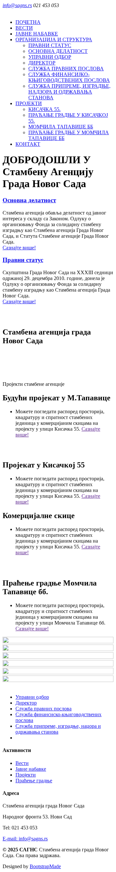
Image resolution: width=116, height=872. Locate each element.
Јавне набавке (30, 769)
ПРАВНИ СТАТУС (49, 45)
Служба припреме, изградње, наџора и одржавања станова (58, 729)
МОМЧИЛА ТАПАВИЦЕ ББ (60, 126)
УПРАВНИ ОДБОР (49, 57)
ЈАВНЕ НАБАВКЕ (36, 33)
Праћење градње (33, 780)
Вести (22, 763)
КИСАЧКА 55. (44, 109)
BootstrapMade (45, 866)
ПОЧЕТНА (28, 22)
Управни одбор (32, 697)
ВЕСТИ (24, 28)
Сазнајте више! (19, 247)
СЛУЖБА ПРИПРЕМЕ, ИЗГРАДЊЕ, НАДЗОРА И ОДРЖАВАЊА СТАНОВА (69, 91)
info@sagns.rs (17, 5)
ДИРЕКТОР (41, 62)
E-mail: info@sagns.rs (25, 838)
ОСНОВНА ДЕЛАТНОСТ (58, 51)
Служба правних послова (43, 708)
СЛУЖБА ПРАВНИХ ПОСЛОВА (66, 68)
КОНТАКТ (27, 144)
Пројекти (25, 774)
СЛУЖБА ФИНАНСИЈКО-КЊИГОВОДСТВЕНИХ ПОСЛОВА (69, 77)
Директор (26, 703)
